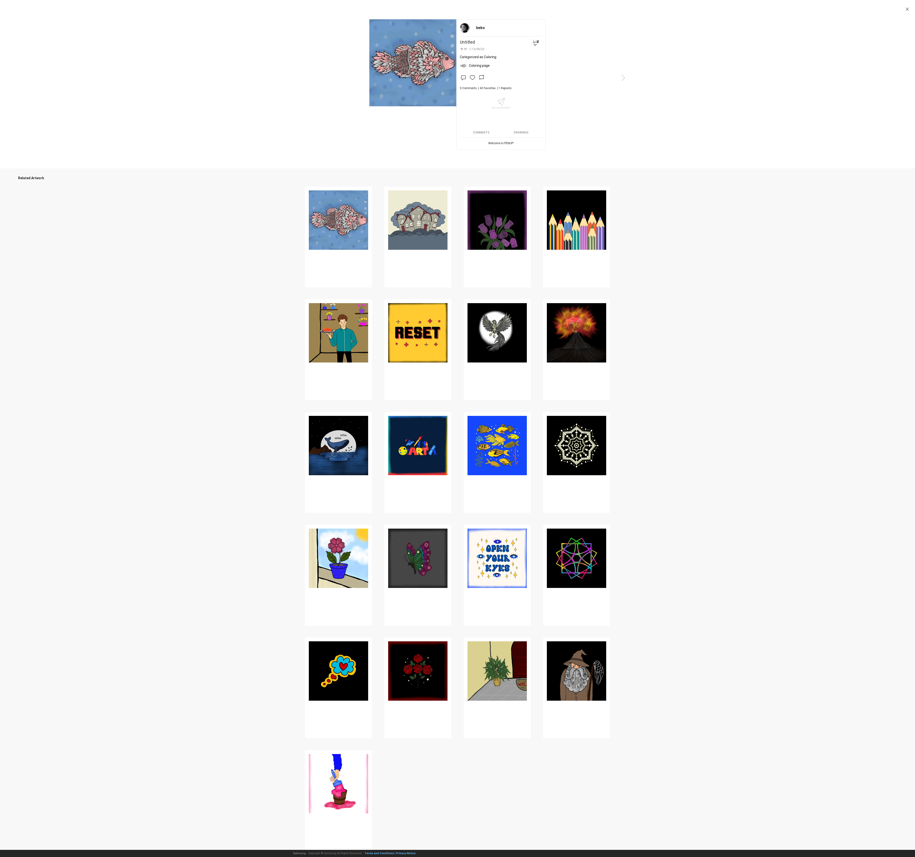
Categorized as (478, 57)
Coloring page (479, 65)
